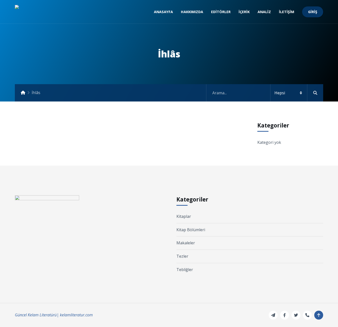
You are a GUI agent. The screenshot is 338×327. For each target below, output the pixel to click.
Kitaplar (183, 216)
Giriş (312, 11)
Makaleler (185, 243)
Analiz (264, 11)
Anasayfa (163, 11)
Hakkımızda (192, 11)
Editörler (221, 11)
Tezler (182, 256)
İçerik (244, 11)
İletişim (286, 11)
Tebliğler (184, 269)
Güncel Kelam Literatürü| (37, 315)
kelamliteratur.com (76, 315)
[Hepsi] (264, 92)
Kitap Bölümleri (190, 229)
